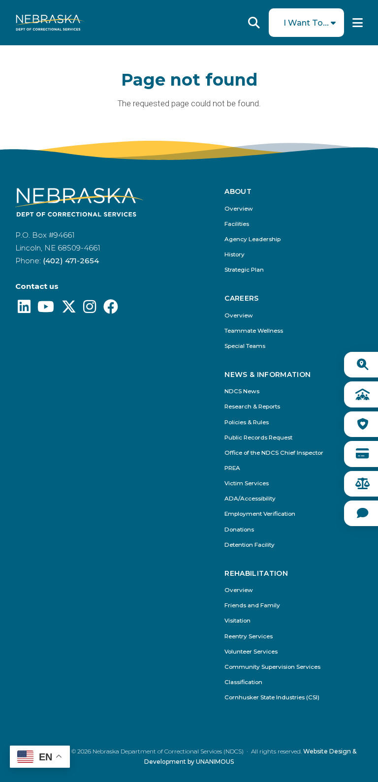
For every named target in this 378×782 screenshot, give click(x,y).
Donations (239, 530)
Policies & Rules (246, 422)
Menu (357, 23)
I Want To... (306, 23)
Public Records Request (258, 438)
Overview (238, 209)
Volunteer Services (251, 652)
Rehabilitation (256, 573)
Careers (241, 298)
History (234, 254)
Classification (243, 682)
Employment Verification (259, 514)
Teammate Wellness (253, 331)
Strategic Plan (244, 270)
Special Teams (244, 346)
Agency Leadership (252, 239)
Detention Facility (249, 545)
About (238, 191)
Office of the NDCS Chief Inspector (273, 453)
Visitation (237, 621)
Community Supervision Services (272, 667)
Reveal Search (254, 23)
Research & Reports (252, 407)
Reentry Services (248, 636)
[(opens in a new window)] (24, 309)
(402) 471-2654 (71, 260)
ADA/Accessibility (250, 499)
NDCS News (241, 391)
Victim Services (246, 483)
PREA (232, 468)
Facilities (236, 224)
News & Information (267, 374)
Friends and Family (252, 605)
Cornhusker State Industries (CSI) (271, 697)
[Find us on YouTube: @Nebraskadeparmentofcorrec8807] (45, 309)
